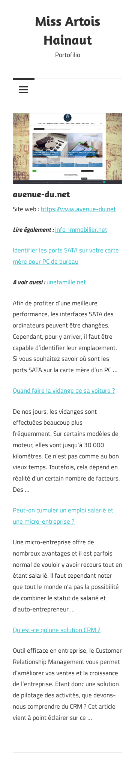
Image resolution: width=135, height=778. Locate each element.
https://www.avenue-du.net (78, 209)
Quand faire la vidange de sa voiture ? (64, 390)
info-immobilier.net (81, 229)
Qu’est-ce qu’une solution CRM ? (56, 630)
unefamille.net (66, 282)
